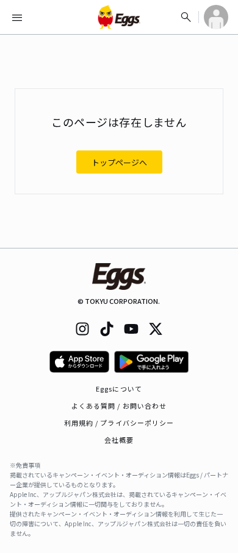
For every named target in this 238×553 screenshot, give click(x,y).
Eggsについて (119, 388)
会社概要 (119, 440)
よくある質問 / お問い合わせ (119, 405)
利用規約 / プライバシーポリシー (119, 423)
